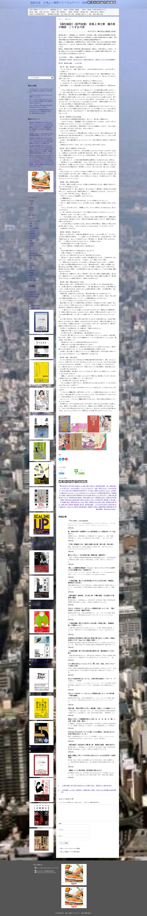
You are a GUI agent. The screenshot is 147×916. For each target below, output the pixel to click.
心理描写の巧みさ (100, 497)
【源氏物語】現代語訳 (53, 14)
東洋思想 (32, 253)
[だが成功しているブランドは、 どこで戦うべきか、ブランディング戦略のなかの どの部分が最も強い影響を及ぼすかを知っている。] (41, 692)
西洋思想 (32, 265)
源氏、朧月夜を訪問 (108, 502)
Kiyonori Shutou (111, 509)
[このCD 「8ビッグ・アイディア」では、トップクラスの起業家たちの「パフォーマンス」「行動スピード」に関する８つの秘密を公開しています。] (47, 869)
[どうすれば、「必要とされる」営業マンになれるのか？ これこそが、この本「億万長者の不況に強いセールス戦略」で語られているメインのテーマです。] (41, 776)
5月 (32, 204)
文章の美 (109, 497)
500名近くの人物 (80, 486)
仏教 (30, 223)
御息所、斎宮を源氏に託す (86, 497)
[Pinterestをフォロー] (105, 2)
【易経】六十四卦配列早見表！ (37, 14)
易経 (30, 240)
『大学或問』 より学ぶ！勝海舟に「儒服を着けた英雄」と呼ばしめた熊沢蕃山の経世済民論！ (88, 791)
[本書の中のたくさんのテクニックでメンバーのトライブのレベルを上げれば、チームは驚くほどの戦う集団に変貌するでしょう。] (41, 744)
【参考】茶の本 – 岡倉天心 (97, 12)
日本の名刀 (32, 235)
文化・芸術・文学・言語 (67, 14)
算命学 (31, 263)
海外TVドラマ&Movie (36, 255)
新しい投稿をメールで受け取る (70, 851)
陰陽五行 (32, 270)
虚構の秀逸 (102, 507)
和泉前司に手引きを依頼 (83, 495)
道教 (30, 267)
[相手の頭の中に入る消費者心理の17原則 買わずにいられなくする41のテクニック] (41, 439)
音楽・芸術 (32, 280)
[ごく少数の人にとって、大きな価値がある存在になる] (37, 386)
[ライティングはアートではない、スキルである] (41, 540)
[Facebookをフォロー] (92, 2)
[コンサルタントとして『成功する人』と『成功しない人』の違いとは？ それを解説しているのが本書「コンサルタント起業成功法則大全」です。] (44, 871)
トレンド (32, 218)
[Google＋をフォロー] (95, 2)
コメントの (34, 294)
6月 (32, 202)
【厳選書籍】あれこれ (56, 9)
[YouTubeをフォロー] (108, 2)
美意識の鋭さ (83, 507)
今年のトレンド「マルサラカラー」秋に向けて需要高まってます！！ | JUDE (41, 141)
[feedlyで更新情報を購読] (111, 2)
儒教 (30, 226)
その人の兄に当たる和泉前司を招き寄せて (74, 490)
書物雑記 (108, 31)
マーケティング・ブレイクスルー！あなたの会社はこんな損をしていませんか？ (40, 90)
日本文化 (102, 31)
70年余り (92, 486)
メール (61, 829)
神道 (30, 258)
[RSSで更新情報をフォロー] (114, 2)
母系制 (64, 502)
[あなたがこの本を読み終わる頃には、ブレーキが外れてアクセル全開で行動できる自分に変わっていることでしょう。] (41, 603)
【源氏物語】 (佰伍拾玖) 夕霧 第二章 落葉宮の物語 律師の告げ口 (91, 745)
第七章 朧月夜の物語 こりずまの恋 (91, 504)
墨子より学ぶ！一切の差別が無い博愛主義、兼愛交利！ (87, 555)
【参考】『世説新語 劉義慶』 (71, 9)
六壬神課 (32, 230)
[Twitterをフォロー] (88, 2)
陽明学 (31, 275)
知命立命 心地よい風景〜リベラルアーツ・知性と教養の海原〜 (68, 2)
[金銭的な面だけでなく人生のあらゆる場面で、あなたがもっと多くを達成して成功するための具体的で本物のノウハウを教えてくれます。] (34, 305)
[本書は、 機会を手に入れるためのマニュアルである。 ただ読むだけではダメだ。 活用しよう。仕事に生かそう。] (41, 633)
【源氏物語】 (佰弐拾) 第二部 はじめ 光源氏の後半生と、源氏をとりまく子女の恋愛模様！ (87, 59)
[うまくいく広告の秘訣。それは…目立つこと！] (41, 662)
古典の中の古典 (71, 495)
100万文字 (64, 486)
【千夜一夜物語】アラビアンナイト (38, 9)
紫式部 (76, 507)
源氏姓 (71, 504)
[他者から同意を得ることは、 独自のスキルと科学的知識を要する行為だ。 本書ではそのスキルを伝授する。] (41, 827)
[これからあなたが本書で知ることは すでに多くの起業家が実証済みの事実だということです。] (34, 308)
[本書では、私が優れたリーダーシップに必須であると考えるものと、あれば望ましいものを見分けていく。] (40, 751)
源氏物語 (76, 504)
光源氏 (63, 495)
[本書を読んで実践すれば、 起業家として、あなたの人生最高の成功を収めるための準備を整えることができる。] (41, 574)
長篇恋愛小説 (110, 507)
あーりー (45, 135)
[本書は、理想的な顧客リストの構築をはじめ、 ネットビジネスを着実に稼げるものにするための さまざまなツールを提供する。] (39, 460)
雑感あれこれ (33, 277)
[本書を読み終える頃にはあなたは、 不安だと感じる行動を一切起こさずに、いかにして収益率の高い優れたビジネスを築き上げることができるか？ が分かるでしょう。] (38, 413)
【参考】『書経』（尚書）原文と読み (39, 12)
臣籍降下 (90, 507)
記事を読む (71, 527)
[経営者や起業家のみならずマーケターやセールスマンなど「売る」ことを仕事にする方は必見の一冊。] (41, 511)
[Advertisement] (41, 46)
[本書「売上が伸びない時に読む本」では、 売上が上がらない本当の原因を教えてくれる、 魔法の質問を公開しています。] (41, 719)
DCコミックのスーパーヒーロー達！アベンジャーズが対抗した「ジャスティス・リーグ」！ (41, 157)
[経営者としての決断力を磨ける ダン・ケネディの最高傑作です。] (41, 333)
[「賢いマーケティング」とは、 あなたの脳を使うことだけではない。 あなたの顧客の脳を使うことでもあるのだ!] (41, 384)
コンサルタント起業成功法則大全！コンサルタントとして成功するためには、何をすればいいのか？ (40, 111)
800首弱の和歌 (100, 486)
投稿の (33, 291)
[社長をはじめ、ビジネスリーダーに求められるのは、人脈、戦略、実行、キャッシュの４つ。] (41, 536)
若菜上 (96, 507)
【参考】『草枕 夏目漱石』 (58, 12)
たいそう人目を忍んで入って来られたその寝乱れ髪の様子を (92, 493)
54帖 (87, 486)
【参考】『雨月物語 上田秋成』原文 (78, 12)
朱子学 (31, 248)
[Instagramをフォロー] (101, 2)
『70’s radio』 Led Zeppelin (78, 521)
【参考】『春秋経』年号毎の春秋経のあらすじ (94, 9)
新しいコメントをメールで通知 (70, 848)
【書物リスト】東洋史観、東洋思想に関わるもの (85, 770)
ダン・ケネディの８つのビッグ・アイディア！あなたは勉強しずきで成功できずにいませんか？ (40, 101)
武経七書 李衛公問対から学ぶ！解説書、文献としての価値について (91, 708)
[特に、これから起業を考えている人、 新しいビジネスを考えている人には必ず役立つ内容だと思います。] (41, 411)
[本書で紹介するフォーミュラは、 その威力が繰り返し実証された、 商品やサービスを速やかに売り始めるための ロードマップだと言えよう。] (41, 658)
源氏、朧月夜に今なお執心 (93, 502)
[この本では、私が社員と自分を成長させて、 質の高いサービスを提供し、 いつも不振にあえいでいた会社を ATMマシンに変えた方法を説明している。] (41, 548)
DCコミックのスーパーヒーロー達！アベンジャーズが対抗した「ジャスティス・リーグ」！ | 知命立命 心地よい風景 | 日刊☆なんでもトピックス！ (41, 162)
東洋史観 (32, 250)
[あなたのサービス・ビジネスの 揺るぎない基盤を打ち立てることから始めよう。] (41, 544)
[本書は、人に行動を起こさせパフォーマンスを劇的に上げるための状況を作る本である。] (41, 358)
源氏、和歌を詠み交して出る (75, 502)
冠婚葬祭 (32, 233)
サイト (61, 836)
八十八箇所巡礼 (34, 228)
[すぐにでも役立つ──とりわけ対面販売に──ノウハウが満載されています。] (38, 694)
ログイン (32, 289)
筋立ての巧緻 (108, 504)
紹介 (90, 14)
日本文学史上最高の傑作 (72, 500)
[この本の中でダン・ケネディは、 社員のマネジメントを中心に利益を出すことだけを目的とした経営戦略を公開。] (41, 852)
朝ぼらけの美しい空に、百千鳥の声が (92, 500)
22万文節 (71, 486)
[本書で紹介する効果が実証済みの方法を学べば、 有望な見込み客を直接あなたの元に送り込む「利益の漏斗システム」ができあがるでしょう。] (41, 485)
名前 (60, 823)
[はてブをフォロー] (98, 2)
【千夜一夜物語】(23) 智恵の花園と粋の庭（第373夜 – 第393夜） (91, 544)
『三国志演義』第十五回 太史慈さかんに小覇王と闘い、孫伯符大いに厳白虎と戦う (86, 785)
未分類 (113, 31)
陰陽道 (31, 272)
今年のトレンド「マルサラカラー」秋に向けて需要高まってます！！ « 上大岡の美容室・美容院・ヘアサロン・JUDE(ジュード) (41, 127)
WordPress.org (33, 296)
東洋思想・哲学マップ (82, 14)
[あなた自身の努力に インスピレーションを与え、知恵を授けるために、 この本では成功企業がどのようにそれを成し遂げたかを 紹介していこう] (41, 748)
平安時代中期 (73, 497)
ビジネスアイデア (34, 221)
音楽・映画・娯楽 (98, 14)
